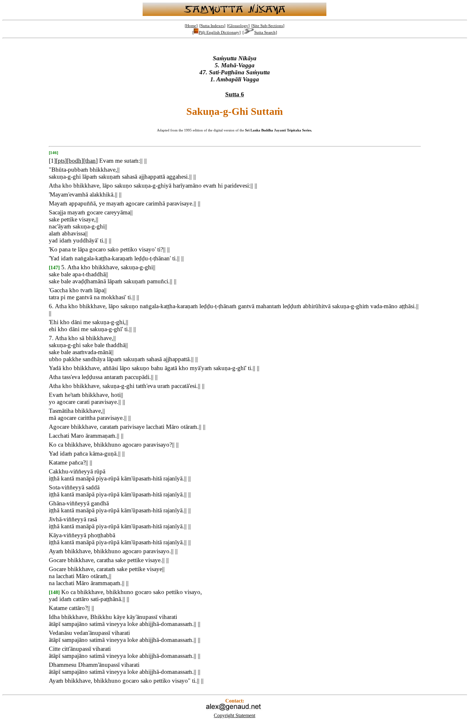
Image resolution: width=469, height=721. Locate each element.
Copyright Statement (234, 715)
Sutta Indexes (212, 25)
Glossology (238, 25)
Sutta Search (265, 32)
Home (191, 25)
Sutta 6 (234, 94)
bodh (75, 160)
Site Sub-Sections (268, 25)
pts (61, 160)
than (90, 160)
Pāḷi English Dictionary (219, 32)
